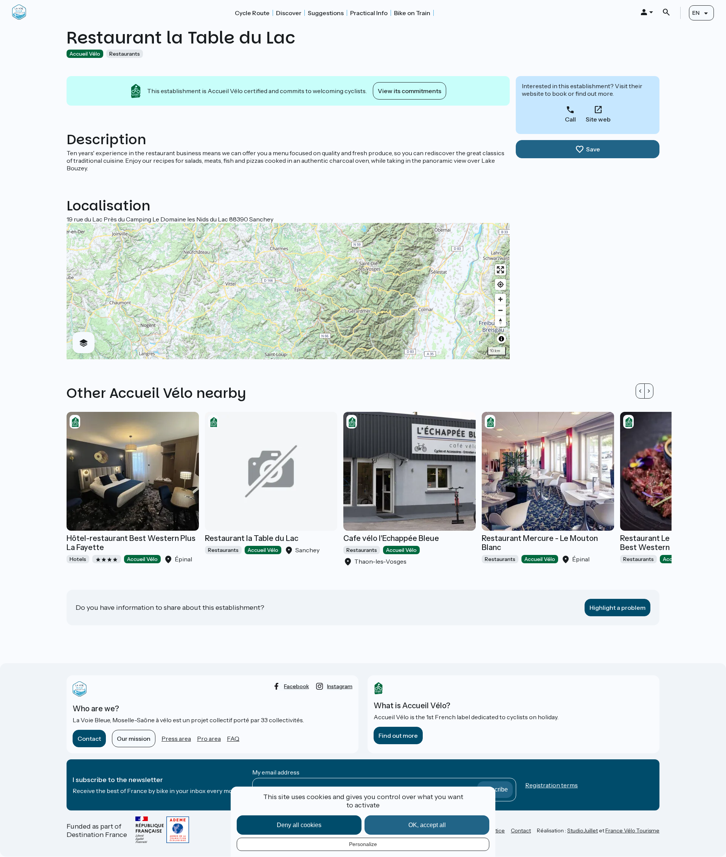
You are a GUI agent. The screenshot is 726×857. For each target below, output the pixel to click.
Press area (176, 738)
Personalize (363, 844)
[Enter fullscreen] (500, 269)
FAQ (233, 738)
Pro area (209, 738)
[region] (288, 291)
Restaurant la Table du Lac (251, 538)
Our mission (133, 738)
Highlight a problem (617, 607)
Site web (598, 119)
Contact (89, 738)
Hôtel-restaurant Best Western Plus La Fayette (131, 543)
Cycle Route (252, 13)
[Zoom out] (500, 310)
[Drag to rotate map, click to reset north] (500, 321)
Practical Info (369, 13)
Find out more (398, 735)
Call (570, 119)
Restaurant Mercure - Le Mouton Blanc (540, 543)
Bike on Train (412, 13)
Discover (288, 13)
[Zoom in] (500, 299)
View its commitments (409, 91)
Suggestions (326, 13)
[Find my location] (500, 284)
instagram (339, 686)
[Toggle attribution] (501, 338)
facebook (296, 686)
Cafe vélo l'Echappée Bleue (391, 538)
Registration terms (551, 785)
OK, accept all (427, 825)
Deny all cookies (299, 825)
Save (593, 149)
